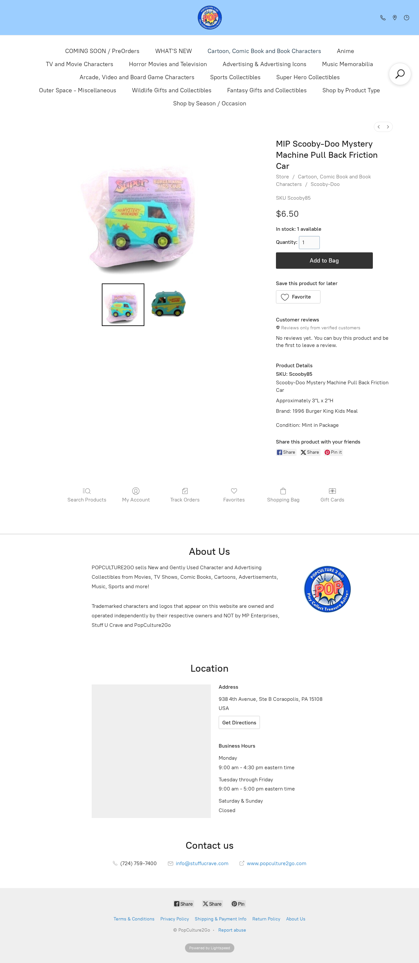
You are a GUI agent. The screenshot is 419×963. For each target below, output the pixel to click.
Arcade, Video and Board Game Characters (137, 77)
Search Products (86, 500)
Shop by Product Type (351, 90)
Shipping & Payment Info (220, 919)
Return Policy (266, 919)
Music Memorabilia (347, 64)
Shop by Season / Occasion (209, 103)
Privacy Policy (174, 919)
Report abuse (232, 930)
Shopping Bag (283, 500)
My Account (136, 500)
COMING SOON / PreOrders (102, 51)
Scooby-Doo (325, 184)
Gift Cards (332, 500)
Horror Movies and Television (168, 64)
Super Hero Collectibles (308, 77)
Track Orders (185, 500)
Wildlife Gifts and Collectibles (171, 90)
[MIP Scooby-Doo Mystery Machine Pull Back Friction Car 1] (168, 304)
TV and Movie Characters (79, 64)
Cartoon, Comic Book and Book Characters (264, 51)
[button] (298, 296)
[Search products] (400, 74)
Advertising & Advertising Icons (264, 64)
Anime (345, 51)
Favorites (234, 500)
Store (282, 176)
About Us (295, 919)
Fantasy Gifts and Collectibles (267, 90)
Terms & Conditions (134, 919)
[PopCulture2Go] (209, 17)
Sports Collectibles (235, 77)
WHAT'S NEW (173, 51)
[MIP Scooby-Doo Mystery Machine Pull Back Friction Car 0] (123, 304)
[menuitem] (378, 127)
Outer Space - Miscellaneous (77, 90)
